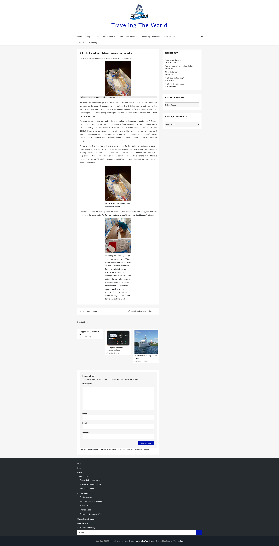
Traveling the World (139, 25)
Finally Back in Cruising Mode (176, 78)
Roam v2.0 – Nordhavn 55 (91, 480)
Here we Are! (169, 37)
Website (86, 433)
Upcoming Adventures (150, 37)
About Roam (108, 37)
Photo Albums (86, 497)
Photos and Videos (127, 37)
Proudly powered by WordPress (141, 541)
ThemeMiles (178, 541)
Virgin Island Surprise (173, 60)
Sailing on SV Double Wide (91, 514)
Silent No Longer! (171, 72)
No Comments (128, 58)
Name (85, 413)
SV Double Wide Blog (88, 42)
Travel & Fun (85, 505)
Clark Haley (84, 58)
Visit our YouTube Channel (91, 501)
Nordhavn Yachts (87, 488)
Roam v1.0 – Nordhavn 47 (90, 484)
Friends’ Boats (86, 510)
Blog (88, 37)
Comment (87, 384)
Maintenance (116, 58)
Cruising (108, 58)
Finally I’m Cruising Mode (174, 84)
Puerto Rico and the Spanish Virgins (179, 66)
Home (79, 37)
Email (85, 423)
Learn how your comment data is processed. (130, 449)
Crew (96, 37)
